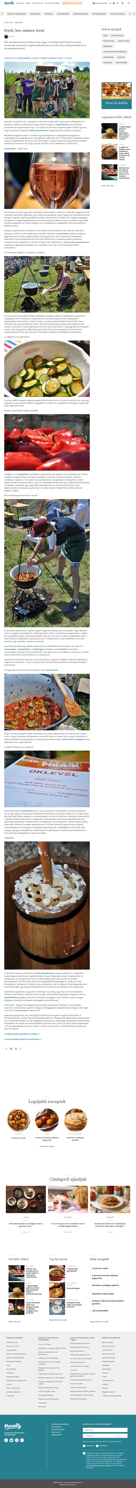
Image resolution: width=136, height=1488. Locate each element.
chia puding (108, 57)
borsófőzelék (121, 62)
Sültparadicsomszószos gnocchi (50, 1374)
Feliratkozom (120, 1436)
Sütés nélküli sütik (108, 1358)
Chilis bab (10, 1373)
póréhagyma (39, 649)
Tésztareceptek (108, 1380)
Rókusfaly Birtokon (45, 973)
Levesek (105, 1373)
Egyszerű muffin (12, 1346)
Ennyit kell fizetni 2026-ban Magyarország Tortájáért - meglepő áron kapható (33, 1308)
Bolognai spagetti (12, 1377)
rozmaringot (10, 649)
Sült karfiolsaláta (100, 1310)
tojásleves (107, 62)
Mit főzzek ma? (37, 3)
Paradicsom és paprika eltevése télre (52, 1348)
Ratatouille (42, 1407)
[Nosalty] (9, 3)
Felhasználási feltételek (60, 1424)
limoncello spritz (118, 14)
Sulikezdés (123, 165)
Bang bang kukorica (77, 1351)
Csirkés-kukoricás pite (78, 1387)
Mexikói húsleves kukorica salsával (82, 1391)
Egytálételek (106, 1369)
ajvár (105, 35)
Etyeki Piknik (10, 148)
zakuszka (49, 14)
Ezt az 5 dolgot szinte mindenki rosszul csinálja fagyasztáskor (68, 1225)
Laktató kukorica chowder (79, 1366)
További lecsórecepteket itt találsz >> (22, 1034)
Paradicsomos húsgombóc (16, 1380)
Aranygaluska (11, 1350)
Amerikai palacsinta (13, 1392)
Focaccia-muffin (18, 1138)
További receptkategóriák (111, 1396)
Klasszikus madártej (13, 1361)
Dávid (12, 36)
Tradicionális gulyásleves (72, 1270)
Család (121, 124)
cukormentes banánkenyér (114, 51)
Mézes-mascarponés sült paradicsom (47, 1353)
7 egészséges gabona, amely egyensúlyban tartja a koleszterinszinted (125, 133)
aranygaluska (63, 14)
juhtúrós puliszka (80, 14)
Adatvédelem (56, 1427)
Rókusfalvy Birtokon (39, 130)
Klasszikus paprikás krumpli (48, 1388)
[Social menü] (114, 3)
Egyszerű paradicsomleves (16, 1354)
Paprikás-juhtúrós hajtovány (48, 1399)
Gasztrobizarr (24, 58)
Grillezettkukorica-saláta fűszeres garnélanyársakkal (82, 1375)
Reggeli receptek (108, 1392)
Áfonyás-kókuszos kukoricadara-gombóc (108, 1302)
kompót (47, 1134)
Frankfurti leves (12, 1342)
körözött (121, 57)
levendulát (62, 649)
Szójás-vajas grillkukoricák (79, 1355)
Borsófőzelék (11, 1369)
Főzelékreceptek (108, 1361)
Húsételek (105, 1365)
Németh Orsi (68, 1232)
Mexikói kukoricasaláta (78, 1399)
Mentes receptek (108, 1354)
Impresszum (55, 1432)
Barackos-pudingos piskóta (75, 1139)
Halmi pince (64, 827)
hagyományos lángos (72, 1284)
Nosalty (110, 1232)
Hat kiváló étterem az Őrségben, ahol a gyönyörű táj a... (26, 1225)
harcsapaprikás (99, 14)
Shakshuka (42, 1403)
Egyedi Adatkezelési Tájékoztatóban (98, 1466)
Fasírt (8, 1365)
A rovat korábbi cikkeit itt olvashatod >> (23, 1039)
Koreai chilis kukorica (77, 1362)
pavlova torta (117, 35)
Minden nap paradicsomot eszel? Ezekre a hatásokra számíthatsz (124, 173)
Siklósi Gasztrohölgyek (73, 739)
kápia (8, 474)
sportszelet (35, 14)
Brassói (9, 1384)
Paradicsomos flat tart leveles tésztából (49, 1363)
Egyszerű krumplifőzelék (15, 1358)
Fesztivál (8, 22)
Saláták (105, 1384)
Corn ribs (73, 1370)
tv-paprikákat (22, 474)
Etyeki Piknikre (62, 124)
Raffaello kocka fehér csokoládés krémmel (74, 1305)
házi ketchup (108, 41)
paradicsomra (82, 242)
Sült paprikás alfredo (45, 1395)
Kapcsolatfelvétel (57, 1429)
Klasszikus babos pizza (103, 1293)
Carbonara (10, 1396)
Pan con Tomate (44, 1344)
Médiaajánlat (56, 1435)
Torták (104, 1377)
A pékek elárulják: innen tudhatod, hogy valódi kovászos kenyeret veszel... (125, 153)
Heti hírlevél (103, 1446)
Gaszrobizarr (63, 233)
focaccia (18, 1134)
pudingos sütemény (75, 1134)
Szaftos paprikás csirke (46, 1391)
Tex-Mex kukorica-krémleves (81, 1359)
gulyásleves (71, 1266)
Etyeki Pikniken (11, 997)
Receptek (20, 3)
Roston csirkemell (12, 1388)
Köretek (105, 1388)
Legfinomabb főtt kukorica (80, 1343)
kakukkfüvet (24, 649)
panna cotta (123, 41)
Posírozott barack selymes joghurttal (47, 1139)
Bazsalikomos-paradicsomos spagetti (49, 1369)
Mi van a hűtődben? (52, 3)
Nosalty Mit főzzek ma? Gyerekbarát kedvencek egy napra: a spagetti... (110, 1225)
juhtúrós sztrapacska (17, 14)
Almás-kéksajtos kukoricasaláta (82, 1395)
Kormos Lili (26, 1232)
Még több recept (47, 1146)
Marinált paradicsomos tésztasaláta (51, 1378)
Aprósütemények (108, 1346)
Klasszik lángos (73, 1288)
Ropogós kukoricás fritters (79, 1347)
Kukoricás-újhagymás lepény (81, 1380)
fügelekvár (107, 46)
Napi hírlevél (90, 1446)
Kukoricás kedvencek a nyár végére (82, 1339)
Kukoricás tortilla (76, 1384)
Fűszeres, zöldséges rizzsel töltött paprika (50, 1383)
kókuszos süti (72, 1300)
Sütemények (107, 1350)
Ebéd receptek (107, 1342)
